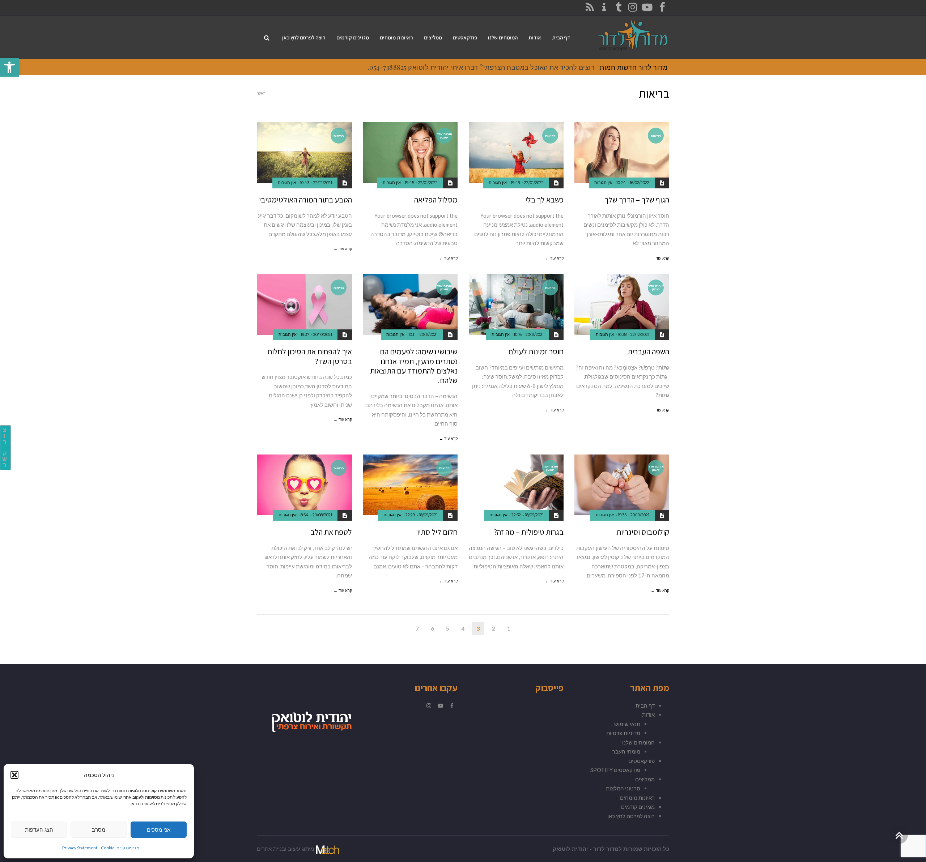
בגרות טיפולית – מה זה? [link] (529, 532)
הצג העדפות (39, 829)
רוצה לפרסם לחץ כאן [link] (631, 816)
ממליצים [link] (645, 779)
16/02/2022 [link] (639, 182)
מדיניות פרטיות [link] (623, 733)
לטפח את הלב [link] (331, 532)
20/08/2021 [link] (322, 514)
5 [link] (447, 628)
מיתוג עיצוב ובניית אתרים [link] (285, 849)
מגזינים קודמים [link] (638, 806)
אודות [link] (648, 714)
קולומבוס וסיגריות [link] (642, 532)
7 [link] (417, 628)
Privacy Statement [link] (79, 847)
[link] (9, 67)
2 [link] (493, 628)
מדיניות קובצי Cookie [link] (120, 847)
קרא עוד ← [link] (660, 258)
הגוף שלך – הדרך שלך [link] (636, 200)
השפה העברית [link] (648, 351)
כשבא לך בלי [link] (544, 200)
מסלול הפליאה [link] (436, 200)
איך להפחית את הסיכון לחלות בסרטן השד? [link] (309, 356)
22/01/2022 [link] (534, 182)
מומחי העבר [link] (626, 751)
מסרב (98, 829)
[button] (14, 774)
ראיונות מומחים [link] (637, 797)
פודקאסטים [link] (641, 761)
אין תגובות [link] (603, 182)
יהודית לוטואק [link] (570, 849)
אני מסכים (158, 829)
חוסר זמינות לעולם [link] (536, 351)
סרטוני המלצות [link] (623, 788)
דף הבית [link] (645, 705)
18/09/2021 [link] (534, 514)
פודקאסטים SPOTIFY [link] (615, 770)
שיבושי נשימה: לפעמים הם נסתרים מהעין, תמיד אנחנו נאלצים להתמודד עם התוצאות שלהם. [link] (414, 365)
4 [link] (462, 628)
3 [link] (478, 628)
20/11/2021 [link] (535, 334)
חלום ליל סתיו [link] (437, 532)
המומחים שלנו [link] (638, 742)
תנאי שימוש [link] (627, 724)
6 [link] (432, 628)
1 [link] (508, 628)
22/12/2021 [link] (322, 182)
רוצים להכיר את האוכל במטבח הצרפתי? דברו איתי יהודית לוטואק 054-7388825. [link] (481, 67)
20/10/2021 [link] (322, 334)
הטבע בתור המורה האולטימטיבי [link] (305, 200)
